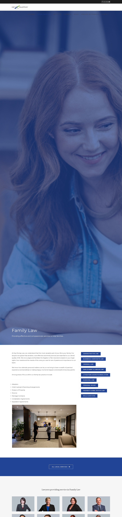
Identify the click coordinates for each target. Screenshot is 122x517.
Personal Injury (89, 385)
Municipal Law (88, 380)
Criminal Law (88, 364)
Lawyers (31, 14)
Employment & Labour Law (93, 369)
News (76, 14)
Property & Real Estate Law (94, 390)
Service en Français (90, 14)
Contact (105, 14)
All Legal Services (60, 467)
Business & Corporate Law (93, 359)
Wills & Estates (89, 396)
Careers (67, 14)
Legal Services (44, 14)
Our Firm (57, 14)
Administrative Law (90, 353)
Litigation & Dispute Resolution (95, 374)
